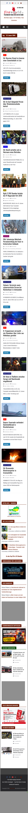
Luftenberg (6, 111)
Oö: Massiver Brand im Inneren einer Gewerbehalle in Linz (13, 59)
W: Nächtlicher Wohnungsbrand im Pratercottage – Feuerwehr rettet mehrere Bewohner (17, 547)
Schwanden (11, 294)
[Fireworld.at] (3, 27)
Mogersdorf (6, 200)
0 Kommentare (14, 63)
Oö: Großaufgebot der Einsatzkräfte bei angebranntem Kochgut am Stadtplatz (17, 537)
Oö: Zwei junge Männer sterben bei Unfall (17, 528)
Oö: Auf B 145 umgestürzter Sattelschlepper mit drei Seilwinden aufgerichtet (19, 750)
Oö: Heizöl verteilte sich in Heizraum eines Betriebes (12, 150)
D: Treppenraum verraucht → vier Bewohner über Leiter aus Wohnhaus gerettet (13, 333)
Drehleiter (6, 249)
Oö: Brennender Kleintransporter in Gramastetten (9, 470)
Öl (4, 157)
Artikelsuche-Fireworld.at (14, 784)
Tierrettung (12, 386)
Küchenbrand (6, 294)
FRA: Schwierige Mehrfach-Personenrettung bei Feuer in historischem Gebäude (13, 241)
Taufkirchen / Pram (9, 157)
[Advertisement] (13, 611)
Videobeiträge (6, 236)
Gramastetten (12, 477)
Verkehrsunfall (16, 111)
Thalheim (8, 386)
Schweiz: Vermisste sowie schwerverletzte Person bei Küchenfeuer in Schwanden (12, 287)
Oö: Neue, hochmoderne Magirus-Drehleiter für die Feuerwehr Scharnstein (18, 669)
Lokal (5, 190)
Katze (5, 386)
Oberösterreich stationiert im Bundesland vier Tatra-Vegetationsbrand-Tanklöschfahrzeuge (13, 589)
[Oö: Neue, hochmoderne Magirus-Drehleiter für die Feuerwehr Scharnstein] (7, 672)
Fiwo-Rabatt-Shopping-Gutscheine (14, 780)
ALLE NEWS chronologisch (7, 782)
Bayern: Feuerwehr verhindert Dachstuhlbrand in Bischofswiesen (13, 424)
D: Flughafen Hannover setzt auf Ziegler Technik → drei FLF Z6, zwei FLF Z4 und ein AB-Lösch (19, 655)
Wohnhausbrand (18, 249)
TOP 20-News (17, 17)
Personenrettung (11, 111)
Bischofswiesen (6, 432)
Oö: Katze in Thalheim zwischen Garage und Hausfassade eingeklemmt (14, 379)
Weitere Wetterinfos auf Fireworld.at (14, 516)
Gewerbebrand (6, 65)
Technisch (5, 146)
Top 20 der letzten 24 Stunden (20, 782)
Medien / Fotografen (7, 98)
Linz (14, 65)
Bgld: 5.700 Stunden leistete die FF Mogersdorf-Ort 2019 (13, 194)
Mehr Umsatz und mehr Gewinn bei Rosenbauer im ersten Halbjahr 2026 (14, 596)
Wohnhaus (11, 432)
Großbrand (11, 65)
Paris (9, 249)
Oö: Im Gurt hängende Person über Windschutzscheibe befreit (13, 104)
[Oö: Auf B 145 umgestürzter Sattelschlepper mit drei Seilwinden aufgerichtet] (7, 753)
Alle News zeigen (8, 17)
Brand (5, 55)
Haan (5, 340)
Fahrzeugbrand (6, 477)
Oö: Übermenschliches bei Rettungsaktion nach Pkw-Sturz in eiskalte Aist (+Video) (18, 736)
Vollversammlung (11, 200)
